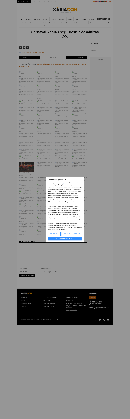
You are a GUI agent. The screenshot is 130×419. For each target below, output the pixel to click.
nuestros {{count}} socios (61, 182)
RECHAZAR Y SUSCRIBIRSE (71, 234)
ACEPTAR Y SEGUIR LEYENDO (65, 238)
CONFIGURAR (54, 234)
